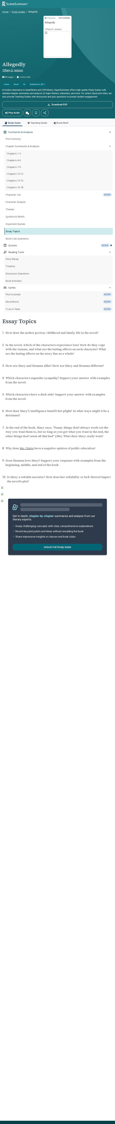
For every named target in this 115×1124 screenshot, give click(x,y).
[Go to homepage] (15, 4)
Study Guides (18, 11)
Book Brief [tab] (62, 123)
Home (5, 11)
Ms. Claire (27, 448)
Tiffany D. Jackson (12, 70)
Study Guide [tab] (14, 123)
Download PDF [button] (59, 104)
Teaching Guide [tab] (39, 123)
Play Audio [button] (14, 112)
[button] (27, 112)
